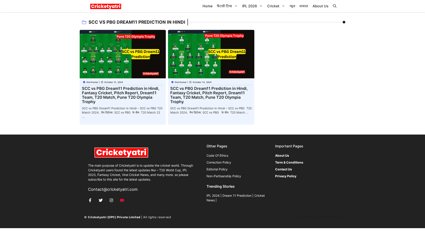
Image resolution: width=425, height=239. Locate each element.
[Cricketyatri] (105, 6)
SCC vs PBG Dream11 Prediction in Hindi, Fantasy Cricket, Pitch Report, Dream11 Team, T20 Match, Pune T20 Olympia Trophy (120, 95)
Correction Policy (219, 162)
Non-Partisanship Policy (224, 176)
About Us (320, 6)
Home (207, 6)
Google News (308, 217)
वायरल (303, 6)
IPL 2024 (213, 195)
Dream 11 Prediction (236, 195)
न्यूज (292, 6)
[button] (335, 6)
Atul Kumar (92, 82)
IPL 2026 (249, 6)
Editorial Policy (217, 169)
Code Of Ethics (217, 155)
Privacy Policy (331, 217)
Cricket (273, 6)
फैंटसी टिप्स (224, 6)
